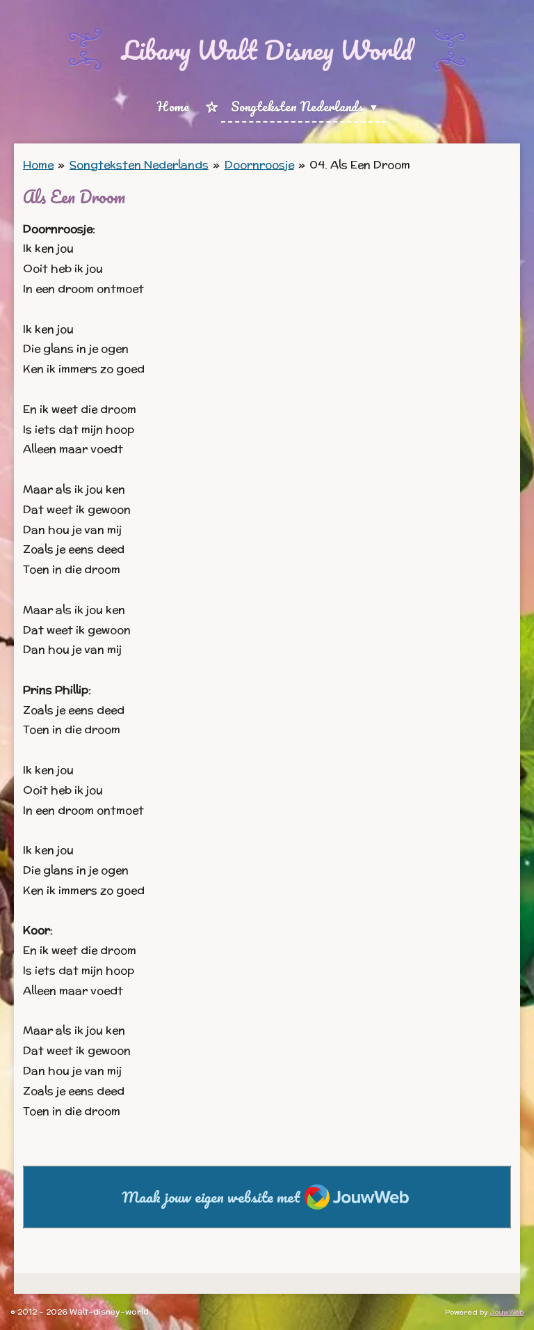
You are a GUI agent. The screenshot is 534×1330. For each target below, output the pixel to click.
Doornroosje (259, 165)
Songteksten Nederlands (139, 165)
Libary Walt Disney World (267, 49)
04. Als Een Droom (359, 165)
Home (38, 165)
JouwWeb (507, 1312)
